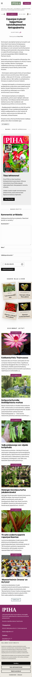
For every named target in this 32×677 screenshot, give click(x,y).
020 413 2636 (5, 628)
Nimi (3, 247)
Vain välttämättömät (16, 667)
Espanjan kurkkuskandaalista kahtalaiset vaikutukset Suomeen (25, 316)
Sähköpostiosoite (7, 255)
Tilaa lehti (27, 3)
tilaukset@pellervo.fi (7, 631)
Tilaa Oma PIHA (8, 199)
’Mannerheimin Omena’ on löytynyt (14, 580)
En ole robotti (9, 264)
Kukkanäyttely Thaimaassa (14, 357)
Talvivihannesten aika (10, 296)
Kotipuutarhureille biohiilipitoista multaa (12, 401)
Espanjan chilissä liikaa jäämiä (25, 296)
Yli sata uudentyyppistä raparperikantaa (13, 536)
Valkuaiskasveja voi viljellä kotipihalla (14, 446)
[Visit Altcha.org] (22, 264)
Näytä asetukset (16, 671)
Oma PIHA (20, 36)
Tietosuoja (19, 674)
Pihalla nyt (10, 8)
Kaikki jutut (16, 600)
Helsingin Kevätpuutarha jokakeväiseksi (13, 491)
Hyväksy (16, 663)
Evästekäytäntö (12, 674)
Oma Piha (3, 8)
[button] (2, 3)
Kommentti (5, 224)
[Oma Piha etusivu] (16, 3)
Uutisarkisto (17, 8)
